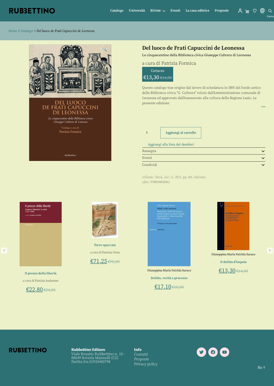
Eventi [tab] (147, 158)
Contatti (141, 354)
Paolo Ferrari (37, 285)
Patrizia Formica (178, 63)
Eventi (175, 11)
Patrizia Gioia (236, 252)
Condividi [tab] (149, 165)
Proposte (222, 11)
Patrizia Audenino (172, 281)
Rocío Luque (55, 281)
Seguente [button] (270, 251)
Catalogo (117, 11)
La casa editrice (197, 11)
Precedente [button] (4, 251)
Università (137, 11)
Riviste (155, 11)
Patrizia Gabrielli (34, 281)
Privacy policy (146, 364)
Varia (158, 177)
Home (13, 31)
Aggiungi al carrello (180, 133)
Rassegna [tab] (149, 151)
